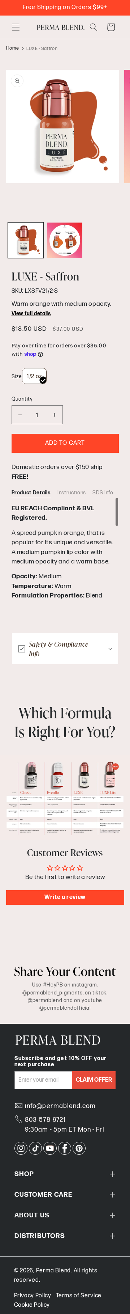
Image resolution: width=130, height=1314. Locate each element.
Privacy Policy (32, 1295)
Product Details (31, 493)
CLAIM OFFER (94, 1080)
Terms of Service (78, 1295)
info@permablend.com (60, 1106)
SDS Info (102, 493)
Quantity (22, 399)
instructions (71, 493)
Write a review (65, 897)
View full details (31, 313)
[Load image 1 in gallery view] (25, 240)
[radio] (34, 376)
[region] (65, 551)
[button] (16, 27)
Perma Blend (53, 1270)
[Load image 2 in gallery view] (65, 240)
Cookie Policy (32, 1305)
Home (13, 48)
